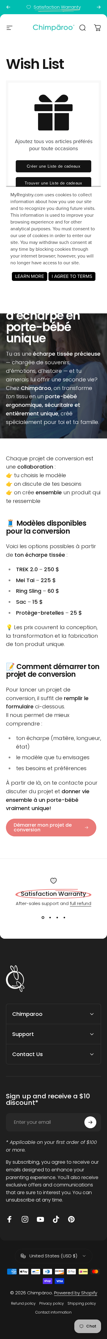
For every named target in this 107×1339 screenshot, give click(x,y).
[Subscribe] (90, 1122)
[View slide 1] (42, 917)
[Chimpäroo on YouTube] (40, 1219)
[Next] (98, 7)
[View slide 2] (50, 917)
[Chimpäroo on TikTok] (55, 1219)
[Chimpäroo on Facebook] (9, 1219)
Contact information (53, 1312)
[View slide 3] (57, 917)
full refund (80, 903)
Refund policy (23, 1303)
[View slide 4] (64, 917)
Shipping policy (81, 1303)
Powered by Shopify (75, 1293)
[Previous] (8, 7)
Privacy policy (51, 1303)
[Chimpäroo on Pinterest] (71, 1219)
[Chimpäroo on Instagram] (25, 1219)
